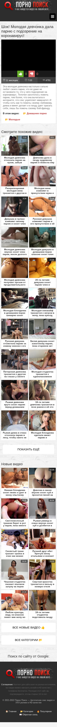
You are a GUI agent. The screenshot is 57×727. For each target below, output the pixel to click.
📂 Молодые (12, 119)
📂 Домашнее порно (35, 113)
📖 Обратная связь (28, 714)
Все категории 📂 (28, 640)
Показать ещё (28, 449)
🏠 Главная (11, 711)
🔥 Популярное (44, 711)
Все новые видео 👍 (29, 627)
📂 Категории (26, 711)
